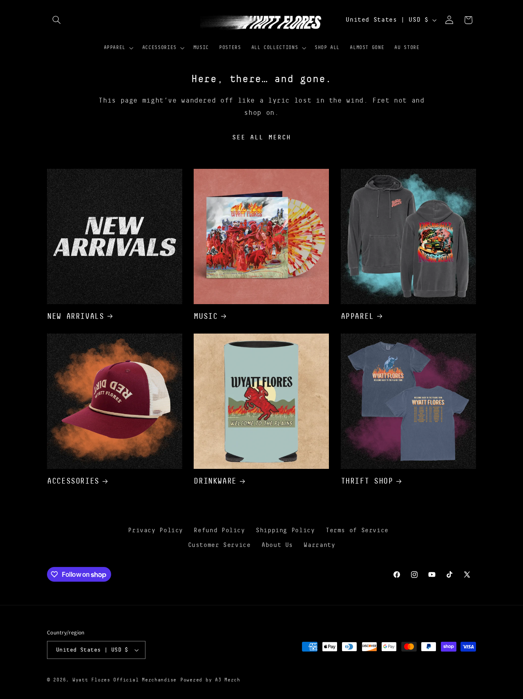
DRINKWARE (215, 481)
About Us (277, 545)
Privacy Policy (155, 530)
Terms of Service (357, 530)
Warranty (319, 545)
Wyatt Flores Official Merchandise (124, 680)
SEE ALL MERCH (261, 137)
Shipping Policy (285, 530)
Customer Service (219, 545)
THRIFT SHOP (367, 481)
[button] (56, 20)
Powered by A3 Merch (210, 680)
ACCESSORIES (73, 481)
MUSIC (205, 316)
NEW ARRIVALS (75, 316)
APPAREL (357, 316)
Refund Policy (219, 530)
